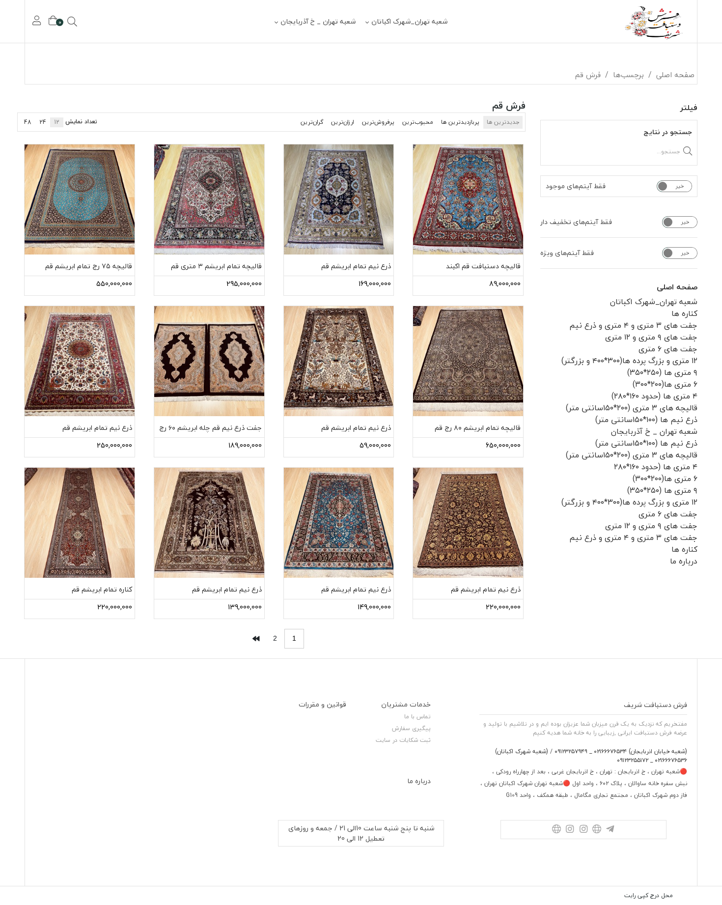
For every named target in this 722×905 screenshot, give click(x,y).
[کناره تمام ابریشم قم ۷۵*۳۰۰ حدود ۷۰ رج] (80, 523)
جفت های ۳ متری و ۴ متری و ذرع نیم (633, 325)
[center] (86, 21)
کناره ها (684, 313)
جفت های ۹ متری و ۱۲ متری (651, 337)
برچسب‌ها (628, 74)
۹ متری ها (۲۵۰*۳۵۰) (662, 372)
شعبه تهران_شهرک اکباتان (409, 21)
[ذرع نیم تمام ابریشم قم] (339, 361)
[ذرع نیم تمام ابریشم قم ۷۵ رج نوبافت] (80, 361)
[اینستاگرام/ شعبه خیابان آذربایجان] (583, 829)
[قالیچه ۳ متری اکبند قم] (468, 199)
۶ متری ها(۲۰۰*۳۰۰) (665, 384)
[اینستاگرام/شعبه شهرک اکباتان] (570, 829)
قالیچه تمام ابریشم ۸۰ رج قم (478, 428)
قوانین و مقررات (322, 704)
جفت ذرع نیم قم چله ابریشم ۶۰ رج (210, 428)
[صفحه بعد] (256, 639)
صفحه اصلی (675, 74)
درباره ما (683, 561)
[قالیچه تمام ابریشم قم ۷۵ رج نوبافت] (80, 199)
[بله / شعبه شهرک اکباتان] (556, 829)
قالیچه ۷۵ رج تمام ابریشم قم (88, 266)
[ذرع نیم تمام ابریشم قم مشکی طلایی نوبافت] (468, 523)
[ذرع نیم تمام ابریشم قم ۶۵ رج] (339, 199)
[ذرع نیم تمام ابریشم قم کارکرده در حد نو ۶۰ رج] (209, 523)
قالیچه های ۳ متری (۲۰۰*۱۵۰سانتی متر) (631, 408)
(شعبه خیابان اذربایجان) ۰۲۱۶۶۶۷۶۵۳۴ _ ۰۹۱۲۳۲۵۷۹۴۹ (620, 751)
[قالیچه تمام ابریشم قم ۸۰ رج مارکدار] (468, 361)
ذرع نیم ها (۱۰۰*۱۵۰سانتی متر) (646, 419)
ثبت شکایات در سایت (403, 740)
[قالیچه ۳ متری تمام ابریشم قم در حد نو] (209, 199)
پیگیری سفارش (411, 728)
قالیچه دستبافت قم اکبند (483, 266)
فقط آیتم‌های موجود (576, 186)
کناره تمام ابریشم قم (102, 589)
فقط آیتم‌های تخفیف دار (576, 222)
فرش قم (588, 74)
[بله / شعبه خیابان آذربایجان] (596, 829)
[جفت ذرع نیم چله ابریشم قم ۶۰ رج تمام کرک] (209, 361)
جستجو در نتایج (667, 132)
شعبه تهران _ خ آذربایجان (318, 21)
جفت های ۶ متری (668, 349)
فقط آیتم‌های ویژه (567, 253)
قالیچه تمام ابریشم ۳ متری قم (216, 266)
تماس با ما (417, 716)
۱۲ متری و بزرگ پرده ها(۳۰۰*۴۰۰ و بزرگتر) (629, 361)
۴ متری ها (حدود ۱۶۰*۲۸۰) (654, 396)
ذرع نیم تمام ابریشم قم (356, 266)
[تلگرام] (610, 829)
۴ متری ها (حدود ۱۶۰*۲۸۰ (655, 467)
